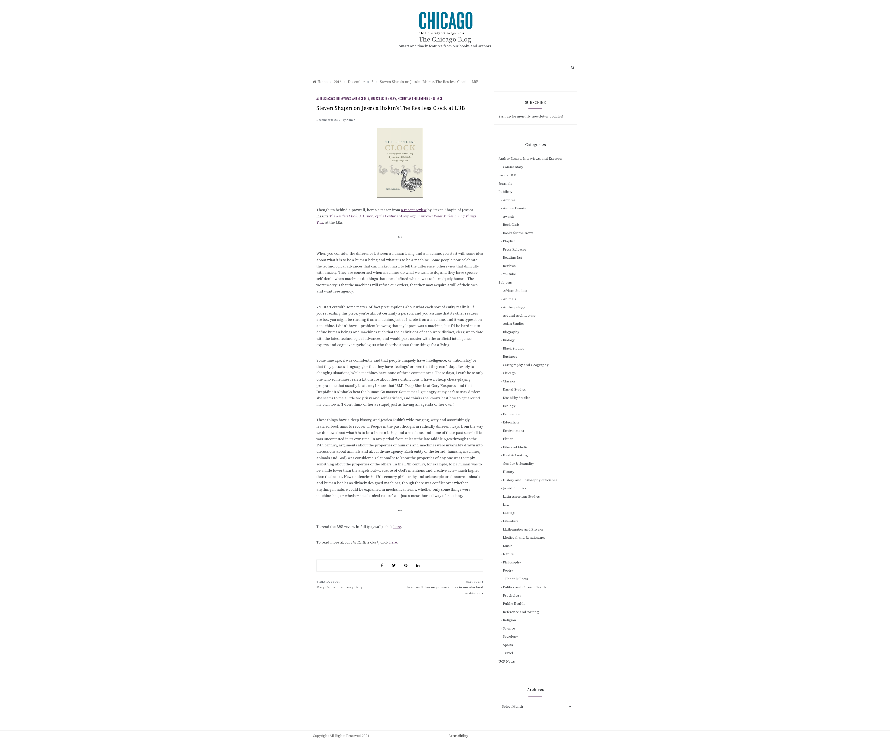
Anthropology (514, 307)
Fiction (508, 439)
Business (510, 356)
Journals (505, 183)
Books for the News (383, 99)
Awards (509, 216)
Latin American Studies (521, 496)
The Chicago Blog (445, 39)
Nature (508, 554)
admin (350, 120)
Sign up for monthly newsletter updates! (531, 116)
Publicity (505, 192)
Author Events (514, 208)
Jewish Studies (514, 488)
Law (506, 504)
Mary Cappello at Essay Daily (339, 587)
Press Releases (514, 249)
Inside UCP (507, 175)
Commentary (513, 167)
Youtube (509, 274)
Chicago (509, 373)
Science (509, 628)
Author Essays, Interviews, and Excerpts (342, 99)
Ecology (509, 406)
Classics (509, 381)
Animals (509, 299)
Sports (508, 645)
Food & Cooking (515, 455)
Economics (511, 414)
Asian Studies (513, 323)
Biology (509, 340)
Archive (509, 200)
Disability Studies (516, 398)
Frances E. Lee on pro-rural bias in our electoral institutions (445, 590)
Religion (509, 620)
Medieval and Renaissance (524, 537)
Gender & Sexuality (518, 463)
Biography (511, 332)
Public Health (514, 603)
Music (507, 546)
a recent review (413, 210)
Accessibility (458, 736)
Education (511, 422)
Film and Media (515, 447)
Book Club (511, 225)
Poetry (508, 570)
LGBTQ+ (509, 513)
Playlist (509, 241)
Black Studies (513, 348)
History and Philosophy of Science (420, 99)
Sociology (510, 636)
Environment (513, 431)
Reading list (512, 257)
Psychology (512, 595)
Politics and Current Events (525, 587)
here (397, 527)
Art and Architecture (519, 315)
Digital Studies (514, 389)
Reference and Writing (521, 612)
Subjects (505, 282)
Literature (510, 521)
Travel (508, 653)
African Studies (515, 291)
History (508, 472)
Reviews (509, 266)
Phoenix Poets (516, 579)
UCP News (507, 661)
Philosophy (512, 562)
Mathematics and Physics (523, 529)
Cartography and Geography (526, 365)
